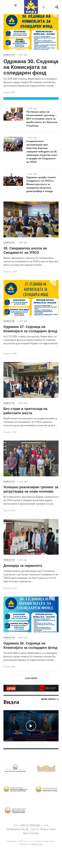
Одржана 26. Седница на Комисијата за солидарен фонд (30, 645)
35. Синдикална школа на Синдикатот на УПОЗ (25, 250)
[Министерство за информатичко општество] (15, 788)
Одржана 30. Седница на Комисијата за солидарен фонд (30, 66)
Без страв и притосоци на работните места (25, 410)
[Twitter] (30, 7)
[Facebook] (24, 7)
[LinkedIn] (37, 7)
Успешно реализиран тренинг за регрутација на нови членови (30, 489)
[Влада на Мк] (15, 767)
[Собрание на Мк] (46, 767)
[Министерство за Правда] (46, 788)
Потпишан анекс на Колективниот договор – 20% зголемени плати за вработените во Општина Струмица (41, 118)
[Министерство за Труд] (15, 810)
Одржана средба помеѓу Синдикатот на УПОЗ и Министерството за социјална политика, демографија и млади (41, 184)
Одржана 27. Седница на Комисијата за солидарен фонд (30, 328)
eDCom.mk (37, 844)
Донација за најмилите (22, 565)
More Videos (48, 699)
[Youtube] (43, 7)
